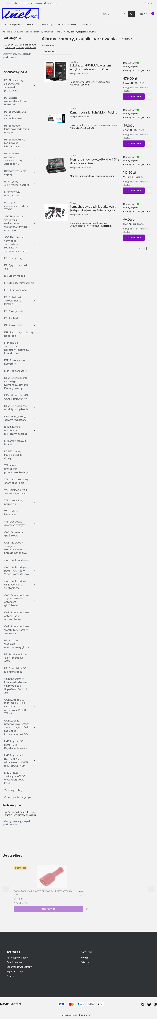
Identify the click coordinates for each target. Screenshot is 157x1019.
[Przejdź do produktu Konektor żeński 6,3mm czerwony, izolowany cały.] (52, 876)
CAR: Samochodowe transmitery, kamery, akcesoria (36, 32)
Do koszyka (134, 96)
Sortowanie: (48, 45)
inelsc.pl (6, 32)
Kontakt (85, 957)
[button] (131, 14)
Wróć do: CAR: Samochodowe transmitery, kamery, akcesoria (20, 46)
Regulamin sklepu (15, 971)
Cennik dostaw (14, 962)
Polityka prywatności (17, 957)
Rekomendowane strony (19, 966)
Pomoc (10, 976)
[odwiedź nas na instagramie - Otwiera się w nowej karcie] (149, 1004)
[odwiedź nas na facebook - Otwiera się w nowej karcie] (143, 1004)
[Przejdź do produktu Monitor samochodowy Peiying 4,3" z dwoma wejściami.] (56, 165)
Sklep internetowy (75, 1015)
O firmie (85, 962)
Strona (142, 248)
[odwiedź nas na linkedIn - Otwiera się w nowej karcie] (155, 1004)
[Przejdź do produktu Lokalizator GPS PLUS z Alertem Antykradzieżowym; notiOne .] (56, 71)
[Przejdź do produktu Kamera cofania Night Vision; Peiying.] (56, 118)
